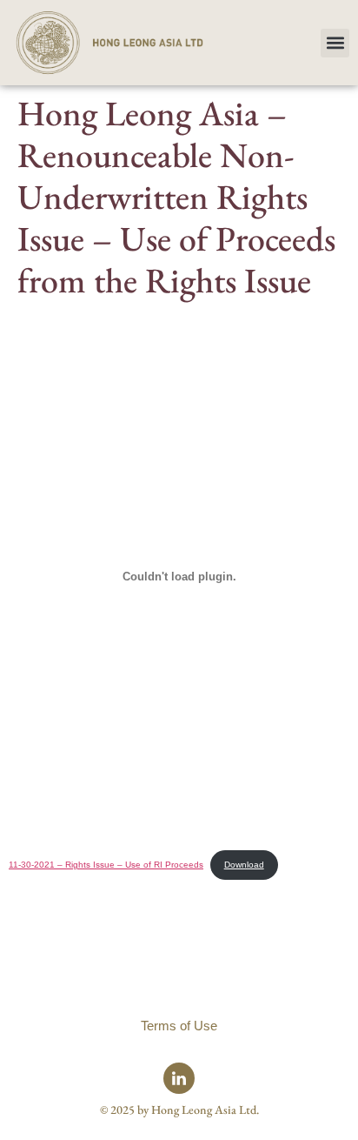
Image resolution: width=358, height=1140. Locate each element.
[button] (335, 43)
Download (244, 864)
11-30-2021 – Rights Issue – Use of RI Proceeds (106, 864)
